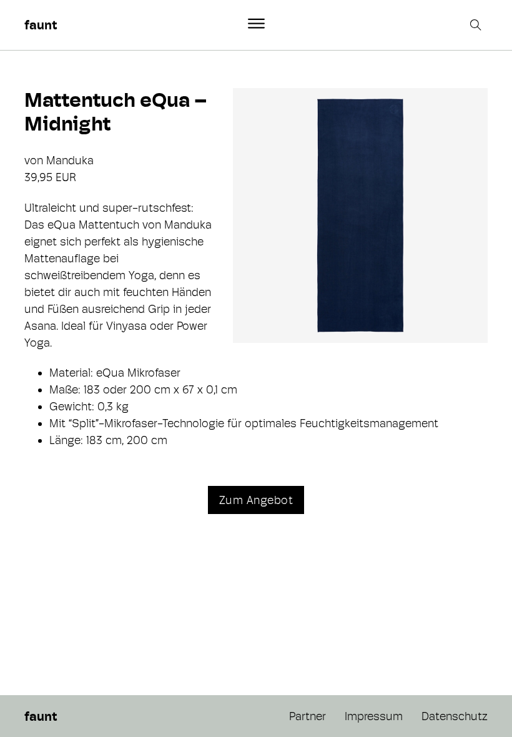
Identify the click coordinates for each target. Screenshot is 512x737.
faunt (40, 24)
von (35, 160)
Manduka (70, 160)
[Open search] (477, 25)
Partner (307, 716)
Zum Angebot (256, 500)
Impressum (374, 716)
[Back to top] (468, 699)
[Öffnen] (256, 23)
